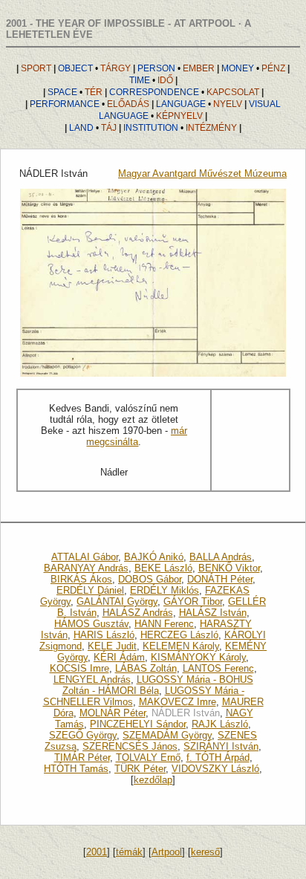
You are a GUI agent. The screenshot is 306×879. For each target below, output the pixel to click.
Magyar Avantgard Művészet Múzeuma (202, 173)
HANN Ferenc (164, 623)
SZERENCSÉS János (130, 746)
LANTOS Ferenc (218, 668)
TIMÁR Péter (82, 757)
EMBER (176, 68)
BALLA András (220, 556)
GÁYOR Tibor (192, 601)
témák (129, 851)
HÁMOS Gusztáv (91, 623)
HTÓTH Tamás (76, 768)
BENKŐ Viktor (229, 568)
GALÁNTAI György (116, 601)
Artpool (167, 851)
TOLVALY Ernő (148, 757)
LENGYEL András (92, 679)
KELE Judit (112, 646)
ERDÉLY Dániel (90, 590)
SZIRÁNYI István (220, 746)
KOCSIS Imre (79, 668)
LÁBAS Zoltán (146, 668)
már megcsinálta (136, 436)
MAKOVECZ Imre (177, 701)
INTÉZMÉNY (180, 128)
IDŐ (151, 80)
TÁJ (93, 128)
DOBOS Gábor (149, 579)
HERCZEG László (179, 634)
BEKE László (163, 568)
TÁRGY (94, 68)
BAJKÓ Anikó (153, 556)
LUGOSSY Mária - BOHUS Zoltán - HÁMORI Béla (157, 685)
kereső (205, 851)
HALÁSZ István (213, 612)
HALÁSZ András (137, 612)
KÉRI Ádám (119, 657)
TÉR (75, 92)
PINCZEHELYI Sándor (138, 724)
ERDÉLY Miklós (164, 590)
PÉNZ (253, 68)
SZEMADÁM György (167, 735)
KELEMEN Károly (181, 646)
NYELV (199, 104)
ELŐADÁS (89, 104)
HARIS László (104, 634)
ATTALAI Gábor (84, 556)
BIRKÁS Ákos (81, 579)
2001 (96, 851)
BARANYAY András (86, 568)
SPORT (36, 68)
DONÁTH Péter (220, 579)
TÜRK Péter (140, 768)
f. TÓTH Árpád (218, 757)
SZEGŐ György (83, 735)
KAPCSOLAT (184, 92)
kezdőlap (153, 779)
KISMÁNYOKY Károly (198, 657)
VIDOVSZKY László (215, 768)
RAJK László (220, 724)
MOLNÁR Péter (112, 713)
